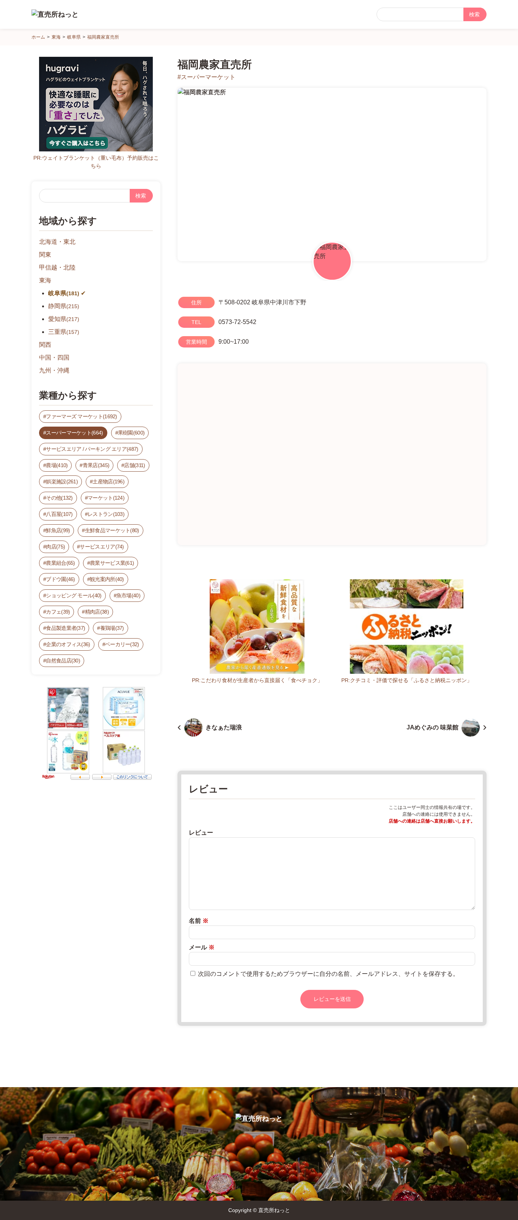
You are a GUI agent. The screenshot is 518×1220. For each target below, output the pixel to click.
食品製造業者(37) (65, 628)
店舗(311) (134, 465)
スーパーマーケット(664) (74, 433)
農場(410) (56, 465)
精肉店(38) (97, 612)
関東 (45, 254)
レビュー (201, 832)
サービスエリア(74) (102, 547)
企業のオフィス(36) (68, 644)
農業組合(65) (60, 563)
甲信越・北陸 (57, 267)
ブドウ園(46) (60, 579)
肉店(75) (55, 547)
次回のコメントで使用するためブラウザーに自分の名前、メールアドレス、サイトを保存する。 (328, 974)
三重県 (63, 332)
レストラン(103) (106, 514)
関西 (45, 344)
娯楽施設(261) (62, 481)
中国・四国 (54, 357)
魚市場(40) (128, 595)
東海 (45, 280)
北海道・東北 (57, 241)
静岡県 (63, 306)
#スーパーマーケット (206, 77)
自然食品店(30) (63, 661)
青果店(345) (96, 465)
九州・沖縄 (54, 370)
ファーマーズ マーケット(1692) (81, 416)
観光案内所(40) (107, 579)
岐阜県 (63, 293)
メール (202, 947)
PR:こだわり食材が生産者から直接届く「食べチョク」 (257, 680)
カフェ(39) (58, 612)
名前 (199, 921)
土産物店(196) (108, 481)
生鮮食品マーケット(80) (112, 530)
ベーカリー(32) (122, 644)
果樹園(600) (131, 433)
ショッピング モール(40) (73, 595)
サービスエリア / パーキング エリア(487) (92, 449)
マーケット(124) (106, 498)
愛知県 (63, 319)
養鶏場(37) (112, 628)
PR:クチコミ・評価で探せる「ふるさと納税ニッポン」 (406, 680)
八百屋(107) (59, 514)
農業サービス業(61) (112, 563)
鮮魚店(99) (58, 530)
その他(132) (59, 498)
